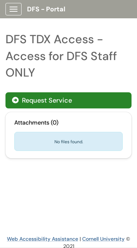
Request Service (46, 100)
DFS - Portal (46, 9)
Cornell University (103, 239)
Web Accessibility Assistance (42, 239)
